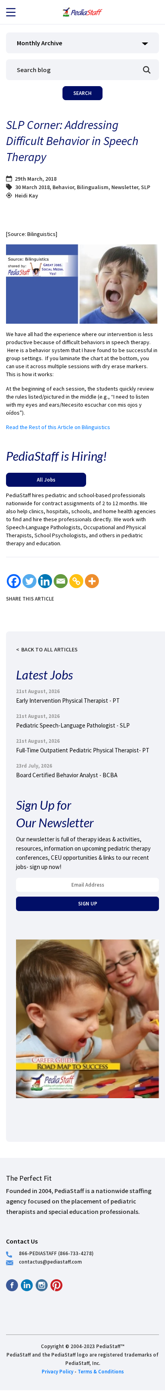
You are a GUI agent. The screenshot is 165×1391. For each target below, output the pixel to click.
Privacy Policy (57, 1371)
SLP (145, 187)
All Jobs (46, 479)
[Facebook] (14, 581)
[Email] (61, 581)
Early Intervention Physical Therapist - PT (68, 700)
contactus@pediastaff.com (50, 1261)
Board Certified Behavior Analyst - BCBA (66, 775)
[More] (92, 581)
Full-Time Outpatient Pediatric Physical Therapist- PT (82, 750)
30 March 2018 (32, 187)
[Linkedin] (45, 581)
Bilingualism (93, 187)
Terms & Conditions (101, 1371)
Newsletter (124, 187)
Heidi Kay (26, 195)
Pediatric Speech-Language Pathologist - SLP (73, 725)
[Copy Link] (76, 581)
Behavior (63, 187)
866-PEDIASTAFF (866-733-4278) (56, 1253)
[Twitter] (29, 581)
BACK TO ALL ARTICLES (49, 649)
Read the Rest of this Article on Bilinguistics (58, 427)
